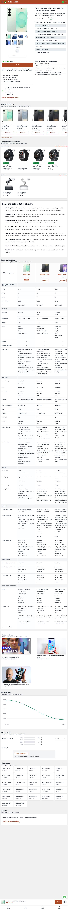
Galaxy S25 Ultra (44, 274)
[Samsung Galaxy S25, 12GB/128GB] (26, 268)
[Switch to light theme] (66, 1)
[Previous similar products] (2, 121)
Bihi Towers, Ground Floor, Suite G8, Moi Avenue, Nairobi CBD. (17, 88)
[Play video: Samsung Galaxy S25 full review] (16, 646)
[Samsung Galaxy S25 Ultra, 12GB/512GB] (45, 268)
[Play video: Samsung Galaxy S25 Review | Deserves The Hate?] (16, 674)
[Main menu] (2, 1)
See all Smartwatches (61, 146)
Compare (7, 132)
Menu (59, 908)
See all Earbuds (63, 175)
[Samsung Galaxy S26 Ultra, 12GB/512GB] (63, 268)
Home (8, 908)
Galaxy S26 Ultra (63, 274)
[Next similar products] (65, 121)
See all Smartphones (6, 137)
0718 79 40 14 (8, 92)
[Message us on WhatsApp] (63, 1)
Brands (25, 908)
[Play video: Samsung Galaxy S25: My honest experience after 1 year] (51, 646)
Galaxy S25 (26, 274)
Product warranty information (10, 97)
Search (42, 908)
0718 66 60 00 (9, 94)
